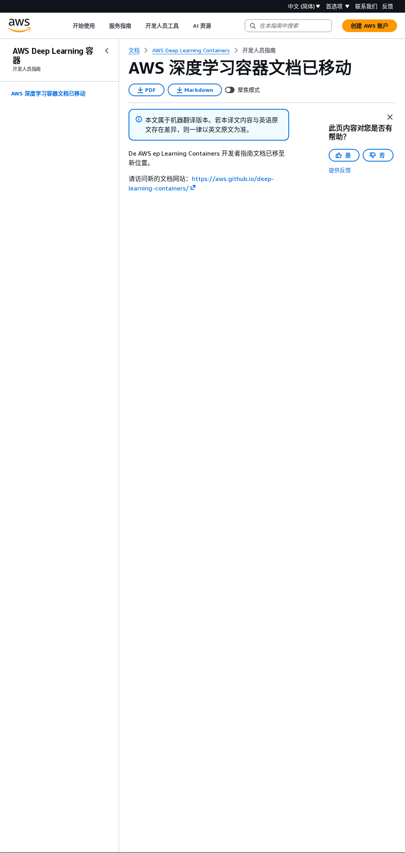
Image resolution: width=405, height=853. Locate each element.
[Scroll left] (67, 25)
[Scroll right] (217, 25)
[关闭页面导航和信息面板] (390, 117)
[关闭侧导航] (106, 50)
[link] (259, 50)
